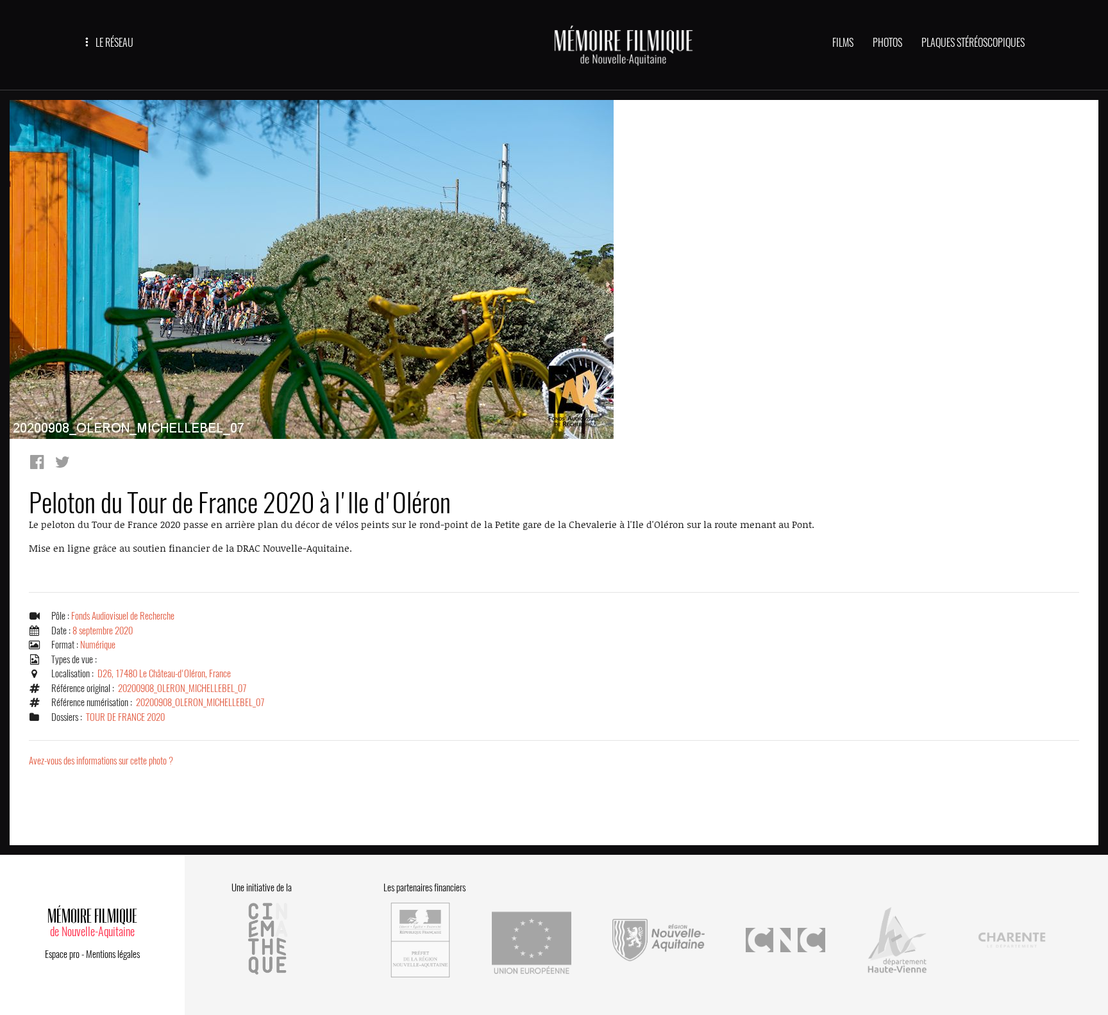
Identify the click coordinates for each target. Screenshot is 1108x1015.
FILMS (842, 42)
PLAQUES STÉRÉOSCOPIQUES (973, 42)
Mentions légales (113, 954)
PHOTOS (887, 42)
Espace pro (62, 954)
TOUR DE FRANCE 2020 (125, 717)
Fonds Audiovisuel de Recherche (122, 615)
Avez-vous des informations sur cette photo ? (101, 760)
